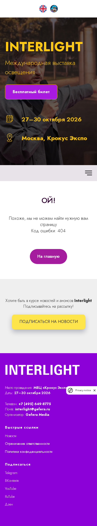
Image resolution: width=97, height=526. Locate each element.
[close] (95, 390)
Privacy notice (83, 390)
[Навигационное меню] (88, 393)
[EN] (43, 8)
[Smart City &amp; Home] (54, 8)
